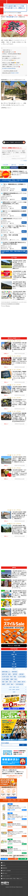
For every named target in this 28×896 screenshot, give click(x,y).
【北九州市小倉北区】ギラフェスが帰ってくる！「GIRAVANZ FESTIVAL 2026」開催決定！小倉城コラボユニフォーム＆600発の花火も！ (19, 574)
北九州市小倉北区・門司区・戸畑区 (9, 676)
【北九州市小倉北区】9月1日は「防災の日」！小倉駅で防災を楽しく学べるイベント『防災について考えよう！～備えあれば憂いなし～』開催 (19, 593)
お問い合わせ (4, 873)
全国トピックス (4, 15)
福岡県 (20, 12)
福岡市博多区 (14, 671)
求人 (15, 15)
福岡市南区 (21, 674)
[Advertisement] (14, 322)
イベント (3, 305)
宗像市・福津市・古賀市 (7, 681)
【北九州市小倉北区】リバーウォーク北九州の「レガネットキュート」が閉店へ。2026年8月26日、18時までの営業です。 (19, 403)
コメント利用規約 (23, 160)
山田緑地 (17, 303)
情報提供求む (4, 868)
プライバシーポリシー (6, 875)
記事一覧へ (14, 164)
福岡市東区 (15, 674)
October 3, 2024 (15, 73)
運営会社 (4, 865)
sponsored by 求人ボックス (14, 181)
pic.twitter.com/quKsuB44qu (9, 68)
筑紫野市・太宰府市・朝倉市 (7, 684)
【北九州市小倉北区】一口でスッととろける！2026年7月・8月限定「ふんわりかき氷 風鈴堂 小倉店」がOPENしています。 (19, 473)
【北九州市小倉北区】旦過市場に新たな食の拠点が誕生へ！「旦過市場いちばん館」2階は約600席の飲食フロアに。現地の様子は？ (19, 515)
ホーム (3, 862)
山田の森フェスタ (11, 303)
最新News (11, 15)
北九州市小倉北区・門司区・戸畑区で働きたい (13, 180)
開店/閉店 (20, 15)
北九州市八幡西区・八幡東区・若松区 (9, 679)
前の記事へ (6, 164)
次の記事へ (22, 164)
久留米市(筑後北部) (19, 684)
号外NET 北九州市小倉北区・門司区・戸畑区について (12, 878)
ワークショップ (4, 303)
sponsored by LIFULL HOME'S (14, 801)
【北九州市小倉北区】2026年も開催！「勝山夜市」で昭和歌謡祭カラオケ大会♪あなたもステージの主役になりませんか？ (19, 361)
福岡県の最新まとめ (6, 671)
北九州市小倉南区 (21, 676)
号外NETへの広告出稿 (6, 870)
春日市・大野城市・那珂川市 (19, 681)
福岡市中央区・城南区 (6, 674)
